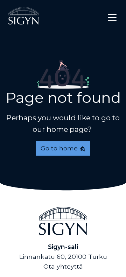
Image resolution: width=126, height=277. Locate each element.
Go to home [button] (60, 148)
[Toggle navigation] (112, 17)
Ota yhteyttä (63, 266)
